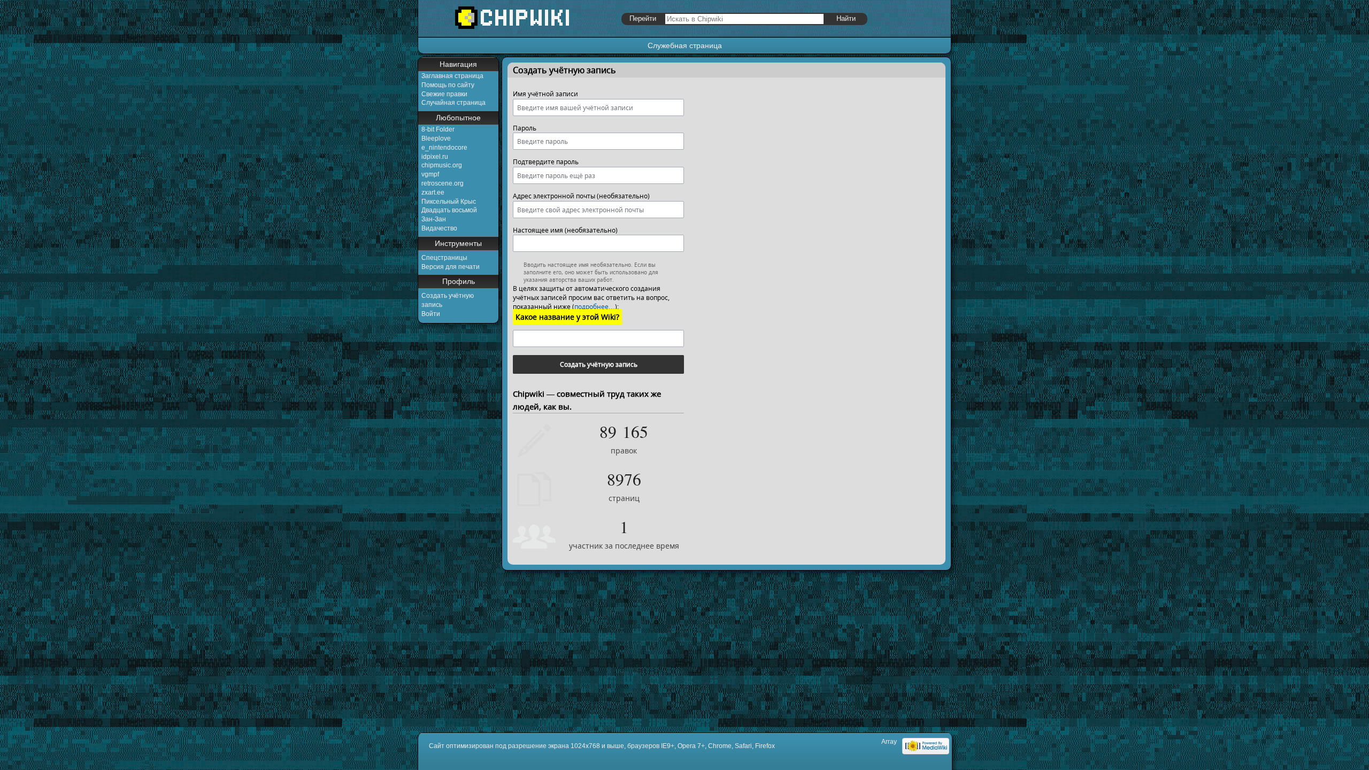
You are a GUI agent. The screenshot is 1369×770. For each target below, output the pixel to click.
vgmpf (430, 174)
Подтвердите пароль (546, 161)
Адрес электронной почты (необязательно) (581, 196)
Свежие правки (444, 94)
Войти (430, 314)
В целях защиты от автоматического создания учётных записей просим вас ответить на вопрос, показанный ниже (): (591, 297)
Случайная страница (453, 102)
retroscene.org (442, 183)
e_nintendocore (444, 147)
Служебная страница (685, 45)
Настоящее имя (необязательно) (565, 230)
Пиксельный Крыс (448, 201)
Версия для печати (450, 267)
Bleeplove (436, 138)
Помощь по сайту (447, 85)
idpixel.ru (434, 156)
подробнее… (594, 306)
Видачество (439, 228)
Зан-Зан (433, 219)
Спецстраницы (444, 257)
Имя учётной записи (545, 93)
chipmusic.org (441, 165)
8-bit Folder (438, 129)
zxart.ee (432, 192)
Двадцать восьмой (449, 210)
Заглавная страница (452, 76)
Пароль (524, 128)
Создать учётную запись (598, 364)
